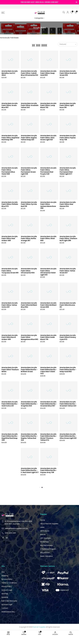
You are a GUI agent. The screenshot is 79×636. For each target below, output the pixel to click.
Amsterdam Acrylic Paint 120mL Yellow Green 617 (68, 271)
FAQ (3, 572)
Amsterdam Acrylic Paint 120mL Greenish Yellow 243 (29, 105)
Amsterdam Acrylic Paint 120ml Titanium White (10, 369)
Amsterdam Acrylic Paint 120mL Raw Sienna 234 (68, 204)
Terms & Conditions (9, 583)
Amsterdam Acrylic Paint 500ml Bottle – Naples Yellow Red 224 (29, 437)
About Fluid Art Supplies (49, 524)
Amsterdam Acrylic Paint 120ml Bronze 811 (68, 305)
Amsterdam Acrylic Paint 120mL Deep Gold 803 (48, 73)
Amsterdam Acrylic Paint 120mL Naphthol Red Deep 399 (10, 138)
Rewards (5, 597)
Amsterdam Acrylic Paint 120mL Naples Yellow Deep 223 (29, 138)
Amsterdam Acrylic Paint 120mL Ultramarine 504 (29, 271)
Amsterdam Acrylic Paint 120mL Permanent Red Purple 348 (48, 171)
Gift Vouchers (45, 538)
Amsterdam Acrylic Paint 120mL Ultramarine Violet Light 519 (48, 272)
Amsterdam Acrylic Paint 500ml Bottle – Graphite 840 (29, 404)
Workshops (44, 542)
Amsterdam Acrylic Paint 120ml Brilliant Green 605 (48, 305)
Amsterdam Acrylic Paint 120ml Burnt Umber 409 (10, 337)
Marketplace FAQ (8, 612)
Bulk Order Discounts (9, 601)
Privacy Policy (7, 586)
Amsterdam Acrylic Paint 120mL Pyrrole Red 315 (29, 204)
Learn (42, 527)
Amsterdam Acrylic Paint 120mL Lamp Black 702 (48, 105)
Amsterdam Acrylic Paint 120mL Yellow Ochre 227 (10, 305)
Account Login (7, 590)
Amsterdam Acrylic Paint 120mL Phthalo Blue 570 (10, 204)
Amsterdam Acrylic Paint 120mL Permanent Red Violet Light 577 (68, 171)
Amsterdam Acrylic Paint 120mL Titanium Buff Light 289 (68, 238)
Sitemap (5, 594)
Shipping (5, 575)
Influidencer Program (48, 549)
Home (2, 38)
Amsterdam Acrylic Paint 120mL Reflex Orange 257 (29, 238)
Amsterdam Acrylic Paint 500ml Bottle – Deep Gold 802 (68, 369)
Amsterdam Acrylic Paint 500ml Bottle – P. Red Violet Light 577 (30, 470)
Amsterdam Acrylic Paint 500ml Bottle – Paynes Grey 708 (48, 470)
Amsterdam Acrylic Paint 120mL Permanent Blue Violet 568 (10, 171)
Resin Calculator (46, 556)
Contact (5, 608)
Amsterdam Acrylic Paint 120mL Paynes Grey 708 (68, 138)
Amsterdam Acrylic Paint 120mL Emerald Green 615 (68, 73)
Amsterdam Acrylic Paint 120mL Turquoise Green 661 (10, 271)
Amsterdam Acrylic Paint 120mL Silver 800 (48, 238)
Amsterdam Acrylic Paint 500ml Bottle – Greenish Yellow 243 (68, 404)
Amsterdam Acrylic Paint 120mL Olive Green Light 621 (48, 138)
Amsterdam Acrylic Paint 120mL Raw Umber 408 (10, 238)
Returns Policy (7, 579)
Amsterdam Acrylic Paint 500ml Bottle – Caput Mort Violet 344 (48, 370)
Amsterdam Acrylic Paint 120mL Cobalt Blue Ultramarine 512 (29, 73)
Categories (38, 18)
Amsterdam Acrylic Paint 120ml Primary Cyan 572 (68, 337)
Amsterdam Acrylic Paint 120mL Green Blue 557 (10, 105)
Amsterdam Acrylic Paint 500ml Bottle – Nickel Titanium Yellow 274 (48, 437)
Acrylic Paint (9, 38)
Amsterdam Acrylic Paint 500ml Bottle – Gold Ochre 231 (10, 404)
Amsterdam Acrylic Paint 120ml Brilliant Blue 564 (29, 305)
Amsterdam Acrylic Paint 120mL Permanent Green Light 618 (29, 171)
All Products (44, 531)
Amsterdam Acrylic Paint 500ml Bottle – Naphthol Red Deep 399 (10, 437)
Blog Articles (45, 552)
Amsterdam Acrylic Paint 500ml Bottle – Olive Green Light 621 (68, 436)
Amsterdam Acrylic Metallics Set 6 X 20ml (10, 73)
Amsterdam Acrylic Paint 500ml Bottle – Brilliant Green (29, 369)
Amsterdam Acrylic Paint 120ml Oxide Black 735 (48, 337)
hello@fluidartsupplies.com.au (16, 528)
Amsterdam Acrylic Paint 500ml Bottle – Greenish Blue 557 (48, 404)
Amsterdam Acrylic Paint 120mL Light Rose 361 (68, 105)
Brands (43, 534)
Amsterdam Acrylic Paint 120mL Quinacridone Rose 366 (48, 205)
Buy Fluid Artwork (46, 545)
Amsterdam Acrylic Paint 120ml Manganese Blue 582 (29, 337)
